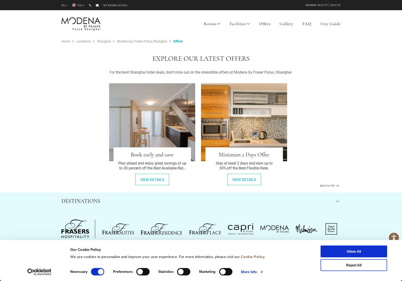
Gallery (286, 24)
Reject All (354, 265)
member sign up (316, 5)
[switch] (143, 271)
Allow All (354, 251)
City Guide (331, 24)
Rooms (210, 24)
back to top (327, 185)
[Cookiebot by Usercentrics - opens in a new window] (39, 271)
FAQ (307, 24)
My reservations (115, 5)
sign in (335, 5)
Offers (265, 24)
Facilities (238, 24)
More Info (249, 272)
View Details (152, 179)
